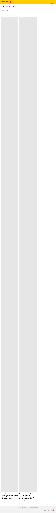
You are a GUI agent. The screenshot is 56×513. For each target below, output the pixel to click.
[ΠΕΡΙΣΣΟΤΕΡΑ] (17, 501)
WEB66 (51, 510)
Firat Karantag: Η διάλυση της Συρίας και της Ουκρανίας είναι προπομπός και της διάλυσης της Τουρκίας (27, 497)
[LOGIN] (54, 2)
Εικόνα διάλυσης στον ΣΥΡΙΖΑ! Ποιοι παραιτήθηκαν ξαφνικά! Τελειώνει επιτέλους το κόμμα (9, 496)
